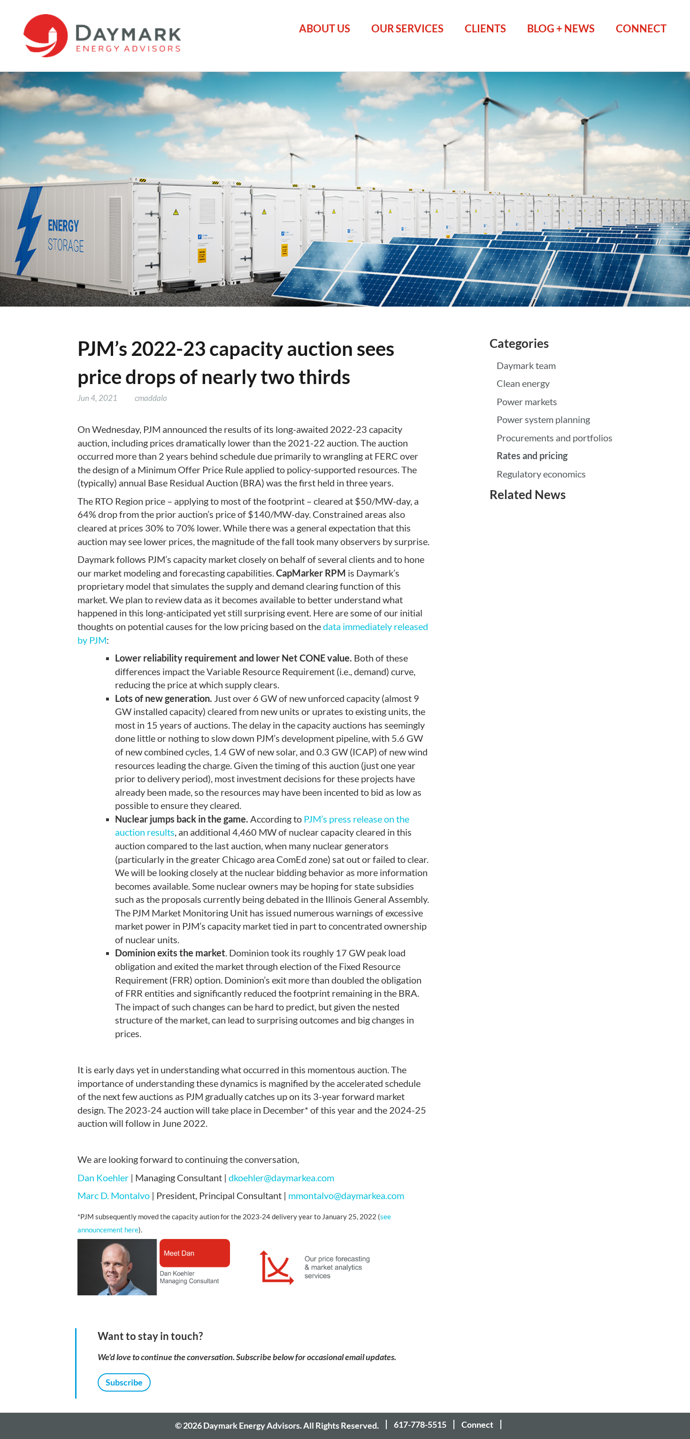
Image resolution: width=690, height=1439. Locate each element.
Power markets (527, 402)
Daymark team (526, 366)
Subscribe (124, 1382)
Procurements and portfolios (555, 438)
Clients (485, 28)
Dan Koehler (103, 1178)
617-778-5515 (420, 1424)
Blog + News (561, 28)
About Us (324, 28)
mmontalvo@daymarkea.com (346, 1196)
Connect (641, 28)
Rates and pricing (532, 455)
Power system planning (543, 420)
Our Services (407, 28)
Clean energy (523, 383)
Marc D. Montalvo (113, 1196)
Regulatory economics (541, 474)
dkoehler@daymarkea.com (281, 1178)
